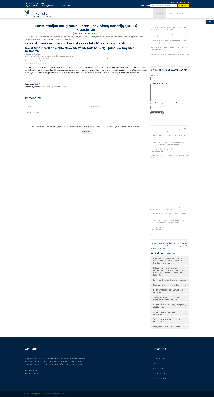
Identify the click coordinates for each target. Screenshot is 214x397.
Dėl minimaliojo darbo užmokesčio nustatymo (168, 291)
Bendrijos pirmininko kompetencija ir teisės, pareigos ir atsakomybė (91, 43)
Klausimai (159, 13)
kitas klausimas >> (102, 59)
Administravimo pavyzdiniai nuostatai (165, 313)
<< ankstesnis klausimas (89, 59)
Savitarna (156, 363)
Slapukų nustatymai (159, 378)
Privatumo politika (159, 373)
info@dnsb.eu (49, 5)
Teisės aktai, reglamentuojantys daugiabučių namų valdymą (167, 298)
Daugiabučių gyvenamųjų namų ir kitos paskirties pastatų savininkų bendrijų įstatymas (168, 260)
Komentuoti (86, 131)
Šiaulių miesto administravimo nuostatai (166, 320)
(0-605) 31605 (32, 5)
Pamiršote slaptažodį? (171, 2)
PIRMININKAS (47, 43)
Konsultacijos (32, 43)
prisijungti (182, 5)
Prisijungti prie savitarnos (161, 358)
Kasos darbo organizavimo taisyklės (169, 280)
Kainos (170, 13)
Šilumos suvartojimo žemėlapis (167, 285)
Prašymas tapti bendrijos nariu (166, 327)
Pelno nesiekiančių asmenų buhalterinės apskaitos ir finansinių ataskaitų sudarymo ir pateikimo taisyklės (168, 271)
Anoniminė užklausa (159, 368)
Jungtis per (184, 2)
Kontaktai (181, 13)
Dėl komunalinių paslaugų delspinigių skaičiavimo (169, 305)
